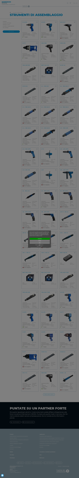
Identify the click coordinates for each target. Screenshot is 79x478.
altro (40, 242)
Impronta (38, 246)
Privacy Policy (40, 246)
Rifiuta (39, 240)
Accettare (40, 238)
